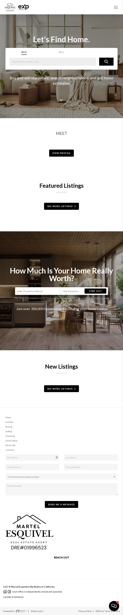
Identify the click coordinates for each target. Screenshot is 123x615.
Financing (10, 436)
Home (8, 417)
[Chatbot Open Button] (114, 606)
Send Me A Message (61, 504)
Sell (61, 51)
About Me (10, 445)
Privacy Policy (75, 298)
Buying (8, 426)
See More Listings (60, 206)
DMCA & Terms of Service (108, 611)
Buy (24, 51)
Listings (9, 422)
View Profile (61, 153)
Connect (9, 449)
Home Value (11, 440)
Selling (8, 431)
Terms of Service (94, 298)
